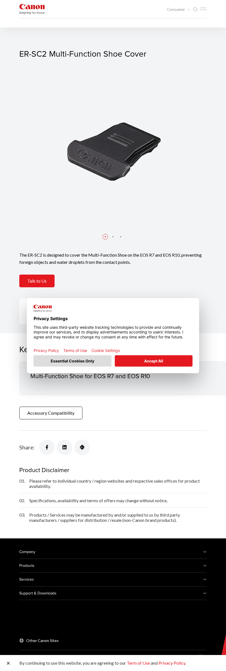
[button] (105, 237)
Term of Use (138, 662)
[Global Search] (195, 9)
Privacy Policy (171, 662)
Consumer (176, 9)
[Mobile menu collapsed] (203, 9)
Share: (27, 447)
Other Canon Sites (42, 640)
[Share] (47, 447)
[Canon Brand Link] (32, 9)
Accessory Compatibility (50, 412)
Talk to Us (37, 280)
